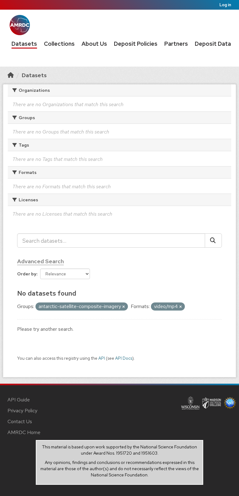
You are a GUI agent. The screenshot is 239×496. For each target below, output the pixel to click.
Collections (59, 43)
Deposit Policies (135, 43)
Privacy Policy (22, 410)
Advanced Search (40, 261)
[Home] (10, 75)
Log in (225, 4)
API (101, 358)
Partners (176, 43)
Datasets (24, 43)
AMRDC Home (23, 432)
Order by (26, 274)
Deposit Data (213, 43)
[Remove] (123, 307)
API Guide (18, 399)
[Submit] (213, 240)
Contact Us (19, 421)
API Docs (123, 358)
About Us (94, 43)
